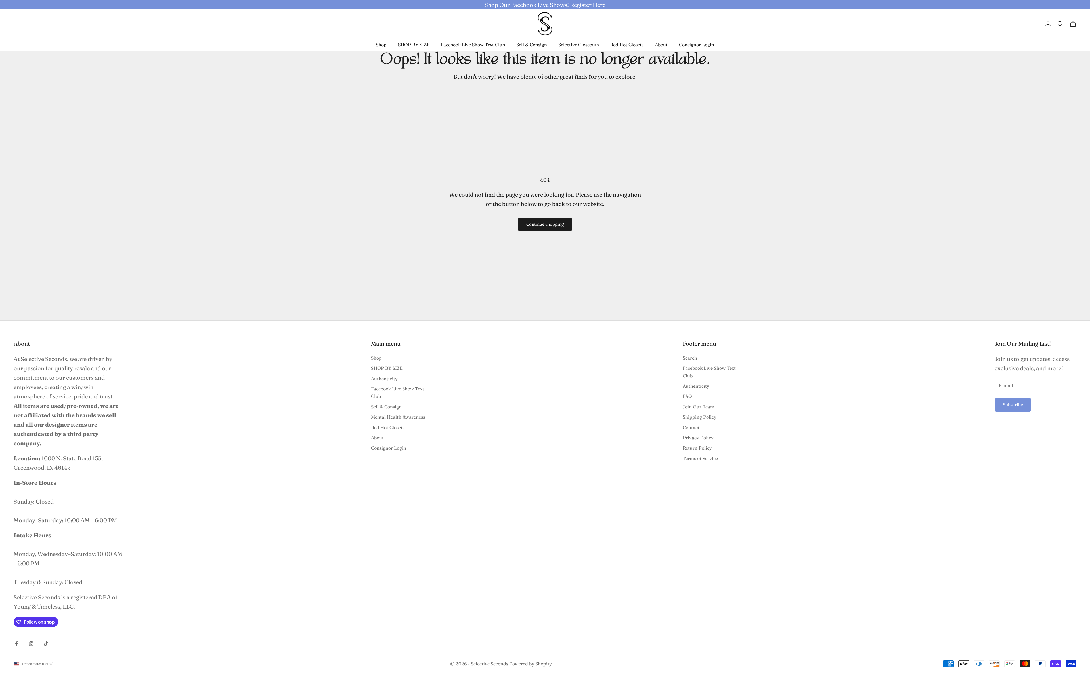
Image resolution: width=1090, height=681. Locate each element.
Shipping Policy (699, 417)
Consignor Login (696, 44)
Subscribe (1013, 404)
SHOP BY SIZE (413, 44)
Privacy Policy (698, 437)
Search (690, 358)
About (661, 44)
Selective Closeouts (578, 44)
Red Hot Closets (626, 44)
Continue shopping (545, 224)
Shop (381, 44)
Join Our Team (698, 407)
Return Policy (697, 448)
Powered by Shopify (530, 664)
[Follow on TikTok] (46, 643)
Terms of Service (700, 458)
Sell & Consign (531, 44)
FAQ (687, 396)
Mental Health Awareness (398, 417)
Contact (691, 427)
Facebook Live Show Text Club (473, 44)
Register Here (587, 4)
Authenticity (384, 378)
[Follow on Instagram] (31, 643)
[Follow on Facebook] (16, 643)
